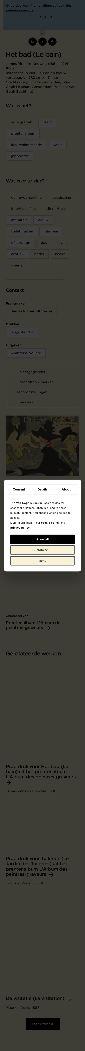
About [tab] (66, 489)
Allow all (42, 539)
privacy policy (20, 527)
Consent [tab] (19, 489)
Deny (42, 561)
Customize (40, 550)
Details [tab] (43, 489)
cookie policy (50, 522)
